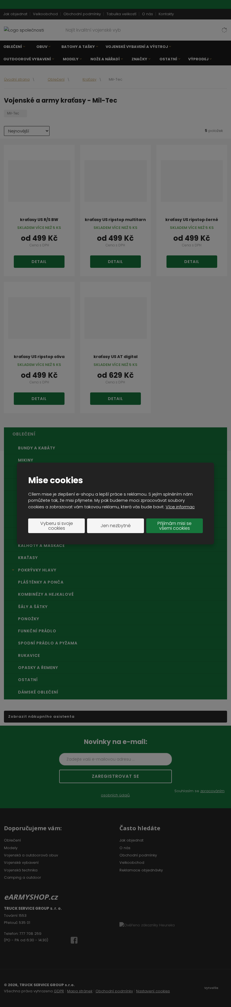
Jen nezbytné (116, 525)
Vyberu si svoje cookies (56, 526)
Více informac (180, 507)
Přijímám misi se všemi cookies (174, 526)
